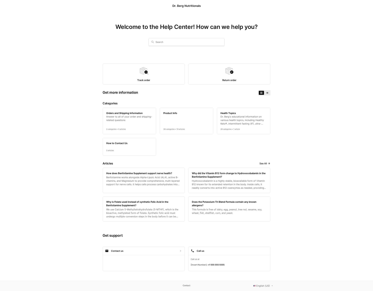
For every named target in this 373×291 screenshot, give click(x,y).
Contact (186, 285)
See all (263, 163)
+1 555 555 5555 (216, 264)
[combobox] (186, 42)
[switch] (264, 92)
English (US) (263, 285)
